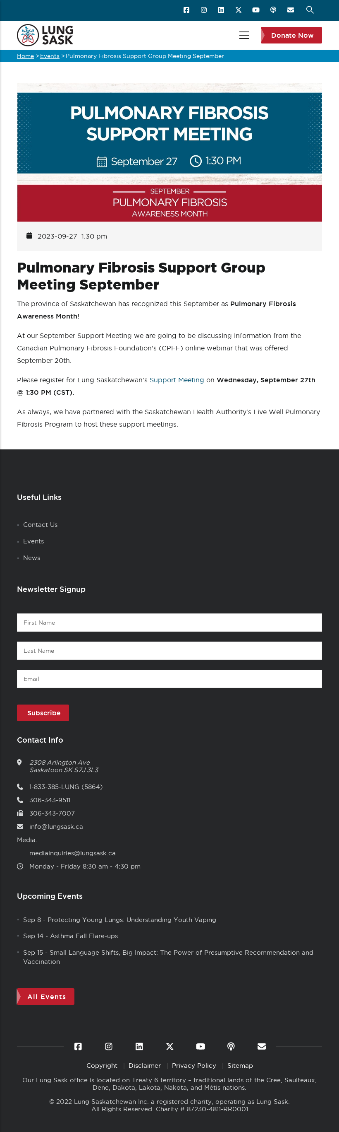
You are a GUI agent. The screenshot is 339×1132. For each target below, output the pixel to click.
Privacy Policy (195, 1065)
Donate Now (292, 35)
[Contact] (291, 10)
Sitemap (240, 1065)
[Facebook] (187, 10)
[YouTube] (256, 10)
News (31, 557)
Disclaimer (146, 1065)
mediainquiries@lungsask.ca (72, 853)
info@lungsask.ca (56, 826)
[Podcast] (274, 10)
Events (50, 56)
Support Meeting (177, 380)
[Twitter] (239, 10)
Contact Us (40, 524)
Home (25, 56)
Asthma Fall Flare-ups (84, 935)
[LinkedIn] (222, 10)
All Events (46, 996)
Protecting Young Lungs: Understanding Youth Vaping (132, 919)
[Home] (45, 35)
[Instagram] (204, 10)
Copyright (102, 1065)
